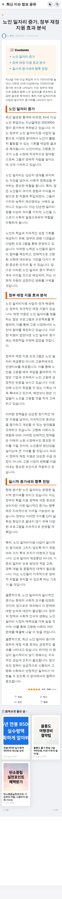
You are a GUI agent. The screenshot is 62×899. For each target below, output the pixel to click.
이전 (55, 810)
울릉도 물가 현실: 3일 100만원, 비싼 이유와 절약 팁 (46, 750)
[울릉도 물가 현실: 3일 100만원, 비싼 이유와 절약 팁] (46, 731)
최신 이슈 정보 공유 (21, 4)
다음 (6, 810)
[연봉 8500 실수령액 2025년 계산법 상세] (15, 731)
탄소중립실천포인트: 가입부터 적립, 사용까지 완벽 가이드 (15, 797)
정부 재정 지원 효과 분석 (28, 62)
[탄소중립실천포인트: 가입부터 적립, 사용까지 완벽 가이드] (15, 777)
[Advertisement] (31, 851)
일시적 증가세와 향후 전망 (30, 68)
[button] (4, 4)
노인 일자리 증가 (23, 56)
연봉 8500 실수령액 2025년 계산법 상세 (13, 749)
